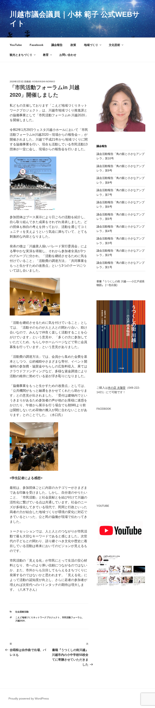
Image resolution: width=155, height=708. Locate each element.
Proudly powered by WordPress (28, 698)
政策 (73, 45)
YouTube (16, 45)
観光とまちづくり (21, 54)
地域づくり (91, 45)
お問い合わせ (67, 54)
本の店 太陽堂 (117, 387)
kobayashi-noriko (43, 81)
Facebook (36, 45)
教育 (46, 54)
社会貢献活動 (23, 612)
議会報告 (57, 45)
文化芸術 (114, 45)
